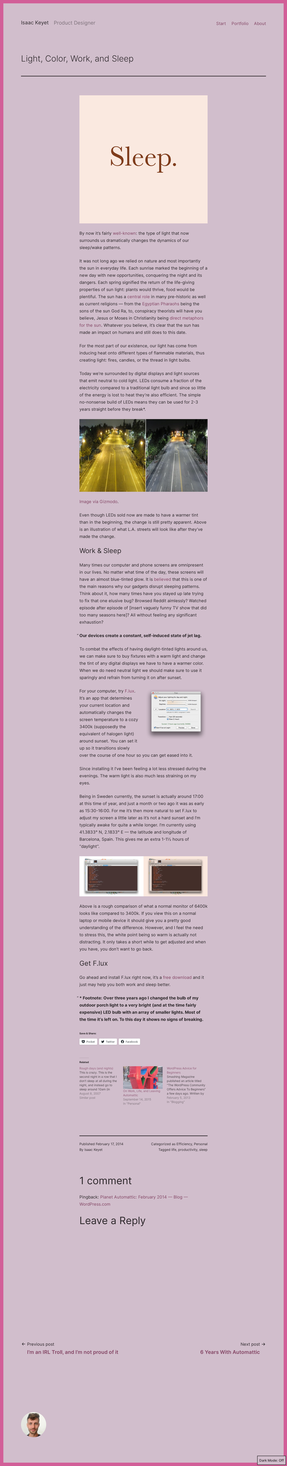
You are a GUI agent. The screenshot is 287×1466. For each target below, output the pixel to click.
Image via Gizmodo (98, 501)
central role (138, 296)
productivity (187, 1149)
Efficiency (184, 1144)
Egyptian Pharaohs (160, 303)
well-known (124, 233)
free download (177, 977)
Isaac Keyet (35, 23)
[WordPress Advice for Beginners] (189, 1085)
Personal (201, 1144)
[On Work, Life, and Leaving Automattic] (143, 1077)
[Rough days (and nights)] (101, 1083)
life (173, 1149)
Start (221, 23)
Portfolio (240, 23)
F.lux (129, 691)
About (260, 23)
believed (162, 579)
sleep (203, 1149)
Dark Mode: (268, 1460)
